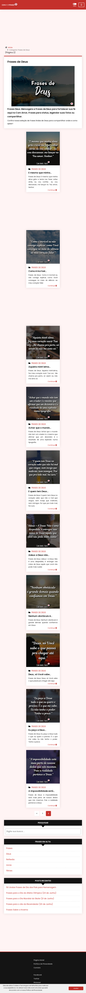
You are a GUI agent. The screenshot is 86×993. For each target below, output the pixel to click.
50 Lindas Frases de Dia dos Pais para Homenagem (31, 887)
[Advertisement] (43, 28)
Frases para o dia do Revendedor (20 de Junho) (29, 904)
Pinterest (37, 982)
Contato (37, 968)
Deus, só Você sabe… (39, 674)
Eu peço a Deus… (37, 730)
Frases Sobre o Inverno (17, 909)
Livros (9, 865)
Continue (51, 190)
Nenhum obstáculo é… (40, 616)
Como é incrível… (37, 271)
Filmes (9, 870)
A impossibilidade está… (41, 791)
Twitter (36, 979)
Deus (8, 854)
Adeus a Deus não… (38, 555)
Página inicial (39, 960)
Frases (9, 848)
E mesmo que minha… (40, 172)
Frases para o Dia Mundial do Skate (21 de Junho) (30, 898)
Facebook (38, 975)
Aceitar (76, 988)
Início (10, 47)
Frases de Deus (38, 169)
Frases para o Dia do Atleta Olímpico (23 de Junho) (31, 893)
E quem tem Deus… (38, 491)
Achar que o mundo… (39, 427)
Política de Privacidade (43, 964)
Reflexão (10, 859)
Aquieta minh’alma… (39, 366)
